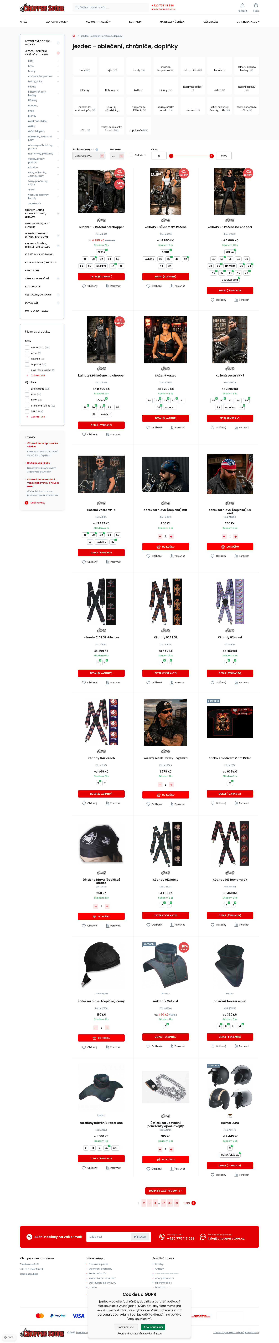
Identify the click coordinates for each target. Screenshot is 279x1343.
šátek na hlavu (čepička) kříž (165, 510)
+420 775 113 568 (163, 5)
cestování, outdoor (38, 294)
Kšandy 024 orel (230, 637)
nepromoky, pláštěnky (40, 153)
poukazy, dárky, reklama (40, 262)
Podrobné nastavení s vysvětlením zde (140, 1333)
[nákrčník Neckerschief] (230, 965)
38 (169, 1203)
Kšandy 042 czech (101, 758)
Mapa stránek (85, 1332)
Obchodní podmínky (100, 1268)
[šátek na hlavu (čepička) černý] (101, 965)
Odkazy (159, 1268)
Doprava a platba (98, 1264)
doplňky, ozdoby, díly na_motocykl (36, 235)
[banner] (42, 8)
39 (176, 1203)
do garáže (31, 302)
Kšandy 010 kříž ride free (101, 637)
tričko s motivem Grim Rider (230, 758)
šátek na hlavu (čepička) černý (101, 1001)
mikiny (32, 126)
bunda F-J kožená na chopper (101, 227)
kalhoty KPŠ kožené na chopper (101, 375)
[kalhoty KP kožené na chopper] (230, 191)
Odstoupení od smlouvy (102, 1282)
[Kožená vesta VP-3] (230, 339)
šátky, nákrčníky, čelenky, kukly (37, 174)
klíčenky (32, 100)
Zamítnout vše (126, 1327)
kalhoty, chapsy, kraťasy (37, 93)
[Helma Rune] (230, 1087)
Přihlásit (140, 1237)
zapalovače (34, 203)
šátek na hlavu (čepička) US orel (230, 511)
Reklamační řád (98, 1273)
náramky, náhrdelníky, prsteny (40, 146)
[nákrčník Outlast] (165, 965)
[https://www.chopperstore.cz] (73, 36)
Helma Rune (230, 1123)
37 (163, 1203)
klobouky (33, 105)
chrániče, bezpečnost (40, 76)
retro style (32, 270)
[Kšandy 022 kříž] (165, 601)
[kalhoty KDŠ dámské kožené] (165, 191)
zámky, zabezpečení (37, 278)
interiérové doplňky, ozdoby (38, 43)
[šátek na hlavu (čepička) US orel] (230, 474)
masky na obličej (37, 121)
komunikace (32, 286)
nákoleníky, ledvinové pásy (40, 138)
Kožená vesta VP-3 (230, 375)
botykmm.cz (162, 1287)
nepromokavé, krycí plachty (37, 225)
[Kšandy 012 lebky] (165, 844)
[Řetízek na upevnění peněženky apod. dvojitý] (165, 1087)
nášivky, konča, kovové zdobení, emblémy (35, 214)
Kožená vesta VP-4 (101, 510)
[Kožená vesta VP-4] (101, 474)
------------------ (167, 1273)
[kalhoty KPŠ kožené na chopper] (101, 339)
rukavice (33, 167)
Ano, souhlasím (153, 1327)
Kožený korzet (165, 375)
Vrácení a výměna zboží (102, 1278)
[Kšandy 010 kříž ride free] (101, 601)
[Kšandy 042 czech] (101, 722)
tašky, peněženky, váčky (38, 182)
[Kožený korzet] (165, 339)
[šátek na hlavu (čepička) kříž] (165, 474)
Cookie (93, 1287)
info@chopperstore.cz (163, 9)
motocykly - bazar (37, 310)
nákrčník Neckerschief (229, 1001)
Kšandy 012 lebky (165, 880)
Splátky (159, 1264)
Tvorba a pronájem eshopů (228, 1332)
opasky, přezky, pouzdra (36, 160)
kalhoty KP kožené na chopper (230, 227)
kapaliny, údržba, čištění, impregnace (37, 245)
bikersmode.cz (163, 1282)
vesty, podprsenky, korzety (38, 196)
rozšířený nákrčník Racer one (101, 1123)
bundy (31, 71)
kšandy (32, 115)
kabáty (32, 86)
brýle (31, 66)
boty (30, 60)
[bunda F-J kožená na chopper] (101, 191)
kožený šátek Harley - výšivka (166, 758)
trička (31, 189)
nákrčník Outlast (165, 1001)
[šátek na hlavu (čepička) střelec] (101, 844)
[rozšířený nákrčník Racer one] (101, 1087)
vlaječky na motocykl (39, 254)
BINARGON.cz (252, 1332)
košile (31, 110)
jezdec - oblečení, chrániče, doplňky (36, 53)
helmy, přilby (35, 81)
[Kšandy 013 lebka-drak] (230, 844)
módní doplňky (36, 131)
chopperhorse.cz (164, 1278)
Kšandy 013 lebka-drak (230, 880)
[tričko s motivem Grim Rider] (230, 722)
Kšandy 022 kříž (165, 637)
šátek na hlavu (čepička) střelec (101, 881)
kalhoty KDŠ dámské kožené (166, 227)
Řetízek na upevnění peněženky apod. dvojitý (165, 1124)
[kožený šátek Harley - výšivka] (165, 722)
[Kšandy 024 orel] (230, 601)
